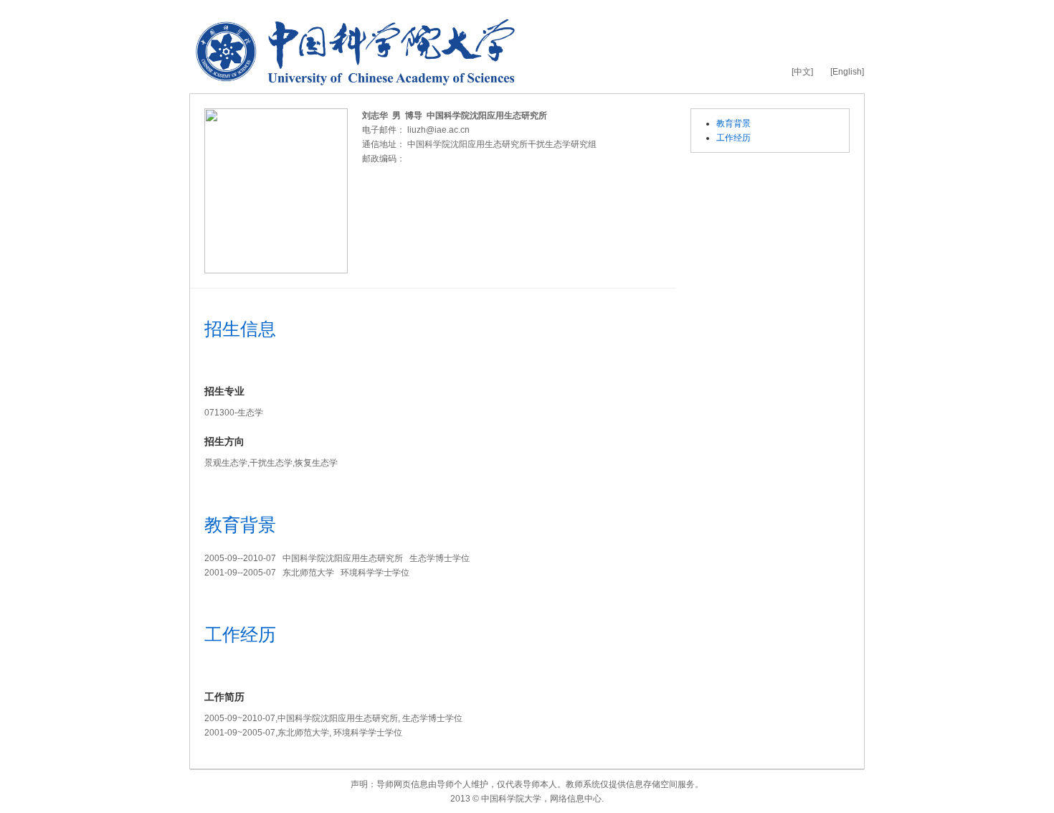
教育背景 (733, 123)
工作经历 (733, 138)
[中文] (802, 72)
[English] (847, 72)
